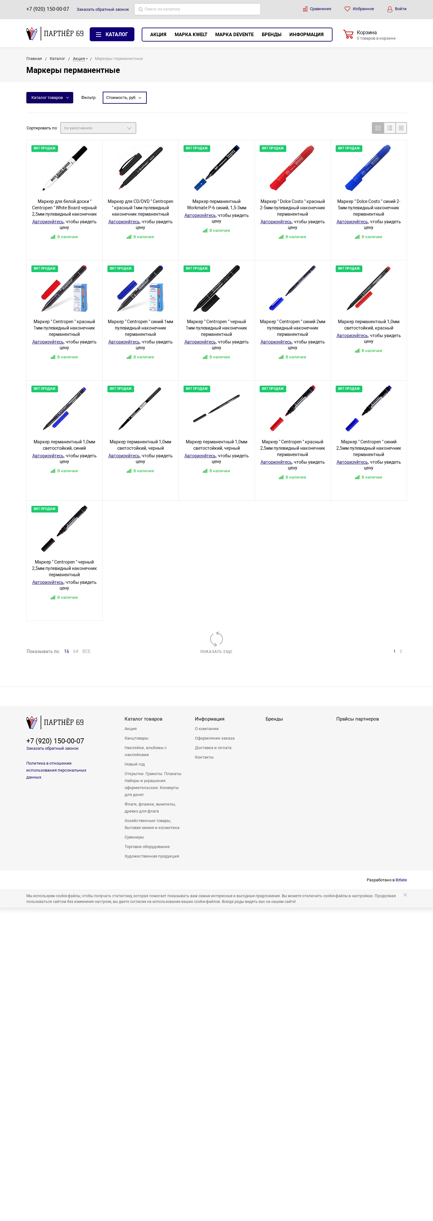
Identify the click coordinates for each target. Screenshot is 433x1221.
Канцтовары (136, 738)
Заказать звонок (103, 9)
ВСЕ (86, 651)
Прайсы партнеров (357, 719)
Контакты (204, 757)
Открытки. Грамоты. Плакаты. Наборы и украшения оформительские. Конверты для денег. (153, 784)
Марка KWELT (191, 34)
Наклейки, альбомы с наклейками (146, 751)
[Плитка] (378, 128)
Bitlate (401, 880)
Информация (306, 34)
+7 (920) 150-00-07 (47, 9)
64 (75, 651)
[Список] (389, 128)
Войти (400, 8)
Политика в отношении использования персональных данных (56, 770)
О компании (207, 728)
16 (66, 651)
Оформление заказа (215, 738)
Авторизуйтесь (48, 221)
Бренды (271, 34)
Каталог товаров (47, 97)
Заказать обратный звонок (52, 748)
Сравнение (320, 8)
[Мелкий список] (401, 128)
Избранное (363, 8)
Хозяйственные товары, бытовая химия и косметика (152, 824)
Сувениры (134, 837)
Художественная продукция (152, 856)
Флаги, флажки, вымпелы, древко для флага (150, 807)
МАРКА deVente (234, 34)
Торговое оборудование (147, 846)
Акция (158, 34)
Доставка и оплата (213, 747)
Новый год (135, 764)
